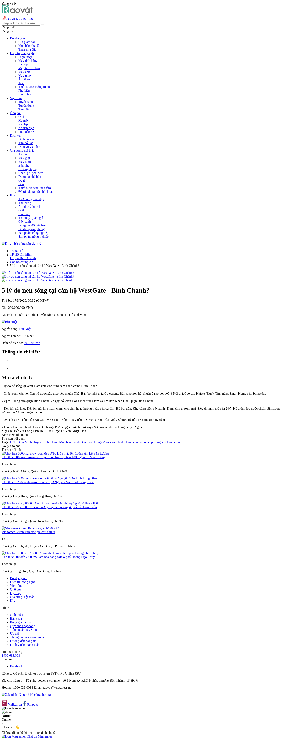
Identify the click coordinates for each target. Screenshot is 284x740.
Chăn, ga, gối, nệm (30, 173)
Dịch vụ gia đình (29, 146)
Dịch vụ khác (27, 139)
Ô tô (21, 117)
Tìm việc (24, 109)
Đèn (21, 184)
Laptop (23, 64)
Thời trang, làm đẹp (31, 199)
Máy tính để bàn (29, 68)
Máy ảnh (24, 72)
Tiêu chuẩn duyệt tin (23, 629)
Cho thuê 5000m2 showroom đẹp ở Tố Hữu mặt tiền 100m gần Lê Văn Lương (53, 457)
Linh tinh (24, 214)
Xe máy (23, 120)
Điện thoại (25, 57)
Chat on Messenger (39, 736)
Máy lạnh (24, 161)
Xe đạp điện (26, 128)
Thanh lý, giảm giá (30, 218)
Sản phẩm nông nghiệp (33, 236)
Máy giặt (24, 158)
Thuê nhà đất (27, 49)
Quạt (21, 180)
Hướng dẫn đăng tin (23, 641)
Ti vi (21, 83)
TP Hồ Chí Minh (21, 254)
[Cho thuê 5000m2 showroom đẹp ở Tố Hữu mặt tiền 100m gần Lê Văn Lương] (55, 453)
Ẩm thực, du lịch (29, 206)
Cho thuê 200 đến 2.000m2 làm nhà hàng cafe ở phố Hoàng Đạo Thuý (48, 557)
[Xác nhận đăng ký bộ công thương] (26, 694)
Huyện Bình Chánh (23, 258)
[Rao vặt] (17, 13)
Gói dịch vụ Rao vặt (19, 19)
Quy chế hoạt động (22, 626)
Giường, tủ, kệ (27, 169)
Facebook (16, 666)
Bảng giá (16, 618)
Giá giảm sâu (27, 42)
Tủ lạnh (23, 154)
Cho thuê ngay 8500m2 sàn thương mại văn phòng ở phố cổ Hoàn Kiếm (49, 507)
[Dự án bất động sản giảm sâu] (22, 243)
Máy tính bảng (27, 60)
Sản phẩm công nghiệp (33, 233)
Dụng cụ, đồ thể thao (32, 225)
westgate (111, 442)
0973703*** (32, 343)
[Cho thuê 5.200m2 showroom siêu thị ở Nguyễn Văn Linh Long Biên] (49, 478)
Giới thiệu (16, 614)
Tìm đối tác (25, 143)
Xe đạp (23, 124)
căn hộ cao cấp (143, 442)
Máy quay (25, 75)
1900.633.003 (11, 655)
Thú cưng (24, 203)
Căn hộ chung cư (21, 262)
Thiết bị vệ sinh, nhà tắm (34, 188)
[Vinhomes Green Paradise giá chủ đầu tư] (30, 528)
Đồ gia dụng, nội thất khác (35, 191)
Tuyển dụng (26, 105)
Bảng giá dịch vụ (21, 622)
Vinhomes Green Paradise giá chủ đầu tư (28, 532)
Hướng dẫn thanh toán (25, 644)
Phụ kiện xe (26, 131)
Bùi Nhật (25, 329)
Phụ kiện (24, 90)
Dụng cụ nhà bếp (29, 176)
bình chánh (125, 442)
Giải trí (22, 210)
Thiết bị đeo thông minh (34, 87)
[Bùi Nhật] (9, 322)
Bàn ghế (23, 165)
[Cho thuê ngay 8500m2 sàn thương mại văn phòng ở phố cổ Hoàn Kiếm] (51, 503)
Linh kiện (24, 94)
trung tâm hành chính (168, 442)
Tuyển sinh (25, 102)
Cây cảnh (24, 221)
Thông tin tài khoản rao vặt (28, 637)
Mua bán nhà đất (29, 45)
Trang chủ (16, 250)
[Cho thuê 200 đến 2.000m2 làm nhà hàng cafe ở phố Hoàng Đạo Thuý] (50, 553)
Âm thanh (24, 79)
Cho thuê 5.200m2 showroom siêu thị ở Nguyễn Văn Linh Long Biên (48, 482)
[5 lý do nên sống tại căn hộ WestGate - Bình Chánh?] (38, 272)
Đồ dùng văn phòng (31, 229)
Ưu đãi (14, 633)
